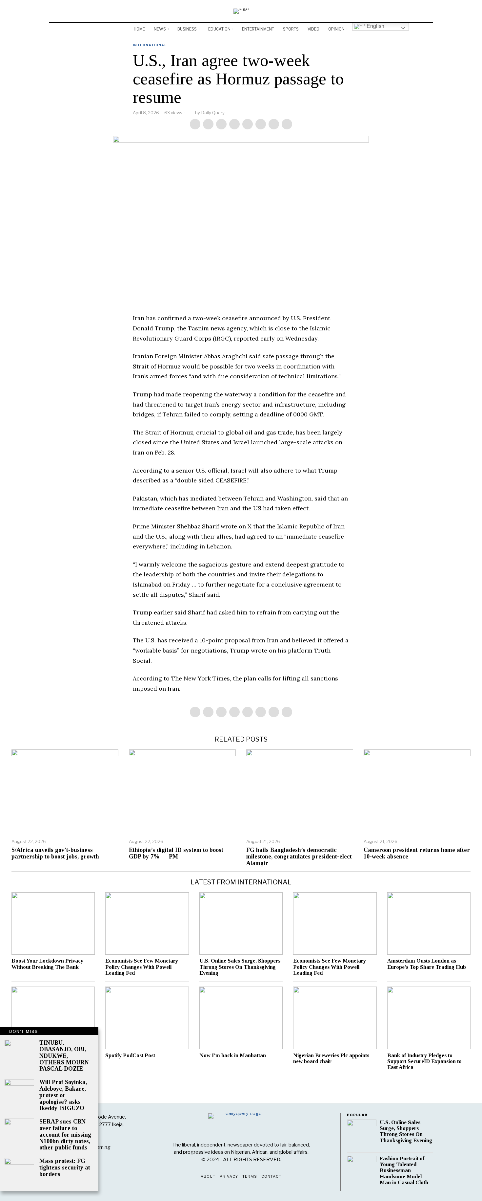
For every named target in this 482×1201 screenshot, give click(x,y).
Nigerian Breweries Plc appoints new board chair (331, 1058)
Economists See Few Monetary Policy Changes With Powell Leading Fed (141, 967)
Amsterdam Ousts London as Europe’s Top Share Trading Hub (426, 964)
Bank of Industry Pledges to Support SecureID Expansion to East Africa (424, 1061)
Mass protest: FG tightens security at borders (64, 1167)
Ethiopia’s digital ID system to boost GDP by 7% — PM (176, 853)
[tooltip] (408, 11)
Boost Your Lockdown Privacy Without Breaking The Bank (47, 964)
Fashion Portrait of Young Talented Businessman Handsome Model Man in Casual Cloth (404, 1171)
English (374, 26)
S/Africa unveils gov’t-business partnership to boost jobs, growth (55, 853)
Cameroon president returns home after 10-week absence (417, 853)
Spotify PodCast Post (130, 1055)
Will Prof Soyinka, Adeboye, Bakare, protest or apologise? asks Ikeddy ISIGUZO (63, 1095)
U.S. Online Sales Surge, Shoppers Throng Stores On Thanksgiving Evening (239, 967)
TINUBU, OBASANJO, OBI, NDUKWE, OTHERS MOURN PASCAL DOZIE (64, 1056)
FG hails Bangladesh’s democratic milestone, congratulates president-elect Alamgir (299, 856)
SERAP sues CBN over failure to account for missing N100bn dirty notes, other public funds (65, 1135)
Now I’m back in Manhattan (232, 1055)
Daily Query (213, 112)
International (150, 45)
